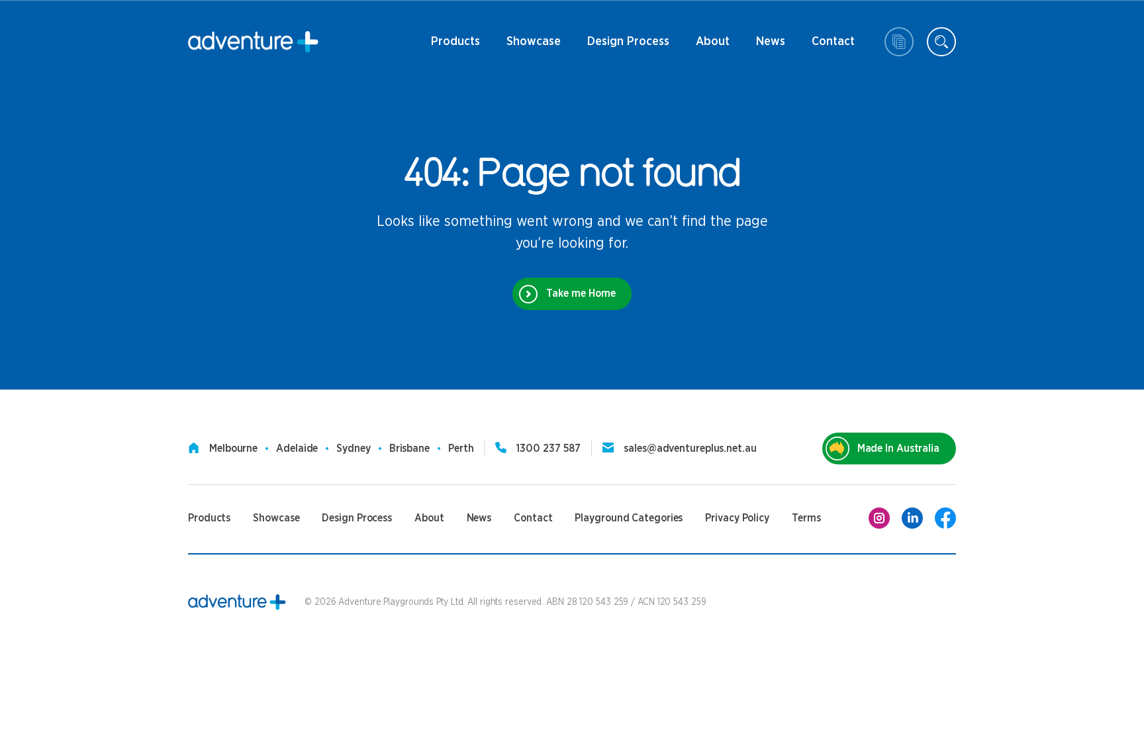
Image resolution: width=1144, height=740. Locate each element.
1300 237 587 (548, 448)
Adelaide (297, 448)
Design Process (628, 46)
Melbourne (233, 448)
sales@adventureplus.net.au (690, 448)
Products (455, 46)
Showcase (533, 42)
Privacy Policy (737, 518)
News (764, 46)
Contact (833, 46)
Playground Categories (629, 518)
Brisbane (409, 448)
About (711, 46)
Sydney (353, 448)
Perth (461, 448)
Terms (806, 518)
